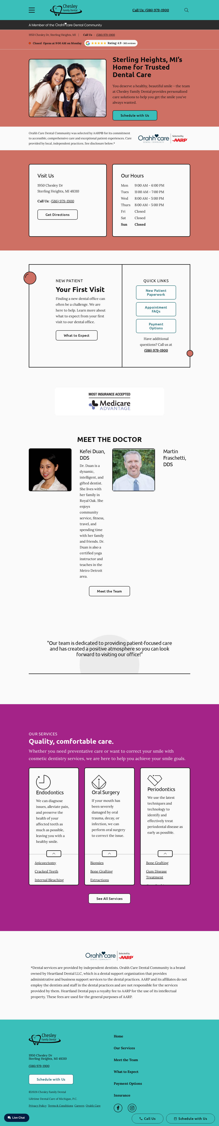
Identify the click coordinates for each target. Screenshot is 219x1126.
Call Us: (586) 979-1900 (150, 10)
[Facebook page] (118, 1108)
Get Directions (58, 214)
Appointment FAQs (156, 309)
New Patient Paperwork (156, 292)
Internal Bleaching (49, 880)
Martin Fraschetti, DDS (174, 457)
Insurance (122, 1095)
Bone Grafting (101, 871)
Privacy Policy (38, 1105)
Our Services (124, 1048)
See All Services (109, 898)
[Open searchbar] (186, 10)
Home (118, 1036)
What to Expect (76, 335)
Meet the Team (109, 591)
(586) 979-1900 (105, 34)
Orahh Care (93, 1105)
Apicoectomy (45, 863)
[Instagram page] (132, 1108)
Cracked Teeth (46, 871)
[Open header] (32, 10)
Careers (79, 1105)
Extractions (99, 880)
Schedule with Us (135, 115)
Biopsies (97, 863)
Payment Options (156, 326)
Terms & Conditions (60, 1105)
